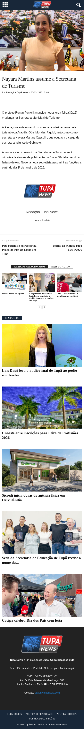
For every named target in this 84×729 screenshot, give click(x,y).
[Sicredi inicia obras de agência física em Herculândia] (42, 470)
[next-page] (44, 307)
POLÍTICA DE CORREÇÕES (42, 718)
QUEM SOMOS (14, 713)
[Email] (24, 102)
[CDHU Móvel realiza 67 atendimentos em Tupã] (69, 282)
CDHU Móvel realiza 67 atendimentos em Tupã (68, 294)
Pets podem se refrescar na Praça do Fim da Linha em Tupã (19, 249)
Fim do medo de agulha (13, 293)
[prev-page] (40, 307)
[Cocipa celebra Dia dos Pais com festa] (42, 595)
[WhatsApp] (6, 102)
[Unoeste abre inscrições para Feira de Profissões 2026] (42, 408)
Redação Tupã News (17, 92)
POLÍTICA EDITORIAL (66, 713)
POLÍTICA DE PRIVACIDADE (39, 713)
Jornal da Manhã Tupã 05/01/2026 (67, 247)
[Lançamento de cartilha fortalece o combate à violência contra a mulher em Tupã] (42, 282)
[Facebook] (15, 102)
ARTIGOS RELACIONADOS (29, 266)
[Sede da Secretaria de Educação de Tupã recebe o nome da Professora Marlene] (42, 532)
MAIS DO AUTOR (60, 266)
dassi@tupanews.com (47, 692)
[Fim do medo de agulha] (14, 282)
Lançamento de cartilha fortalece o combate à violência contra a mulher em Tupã (41, 297)
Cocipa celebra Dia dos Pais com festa (32, 620)
